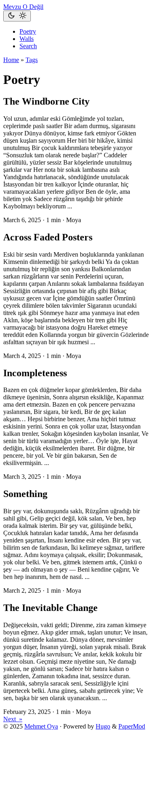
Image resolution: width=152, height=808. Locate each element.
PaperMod (131, 726)
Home (11, 59)
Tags (32, 59)
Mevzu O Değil (23, 6)
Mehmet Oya (41, 726)
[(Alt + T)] (17, 16)
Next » (12, 719)
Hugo (103, 726)
